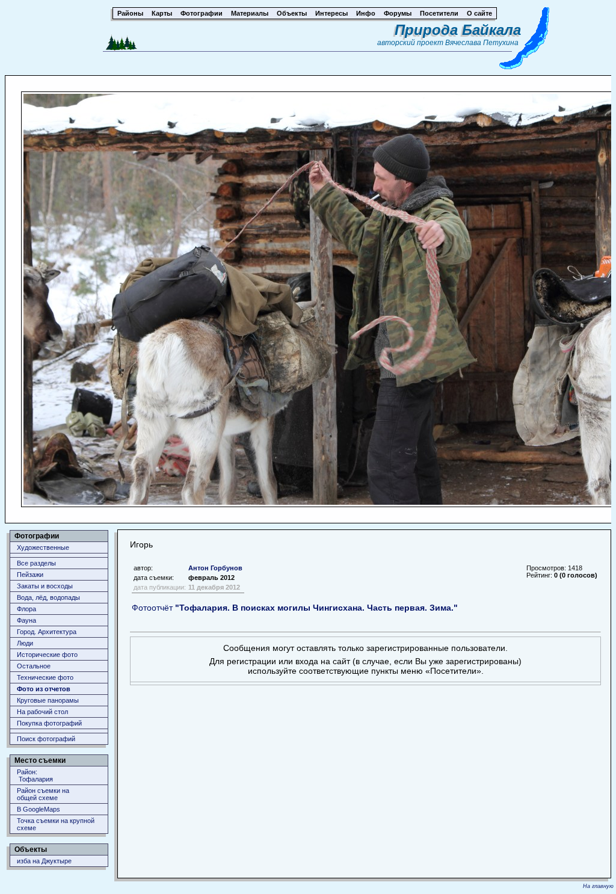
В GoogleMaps (38, 809)
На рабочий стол (42, 711)
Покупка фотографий (49, 723)
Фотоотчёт (295, 607)
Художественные (43, 547)
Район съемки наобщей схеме (43, 794)
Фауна (26, 620)
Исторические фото (47, 654)
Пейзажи (30, 574)
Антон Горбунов (215, 568)
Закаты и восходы (45, 586)
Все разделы (36, 563)
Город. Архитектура (46, 631)
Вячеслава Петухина (482, 43)
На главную (598, 886)
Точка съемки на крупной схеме (55, 824)
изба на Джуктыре (44, 861)
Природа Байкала (458, 30)
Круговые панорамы (48, 700)
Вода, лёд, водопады (48, 597)
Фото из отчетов (43, 688)
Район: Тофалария (35, 775)
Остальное (34, 666)
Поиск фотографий (46, 738)
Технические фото (45, 677)
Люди (25, 643)
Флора (26, 608)
